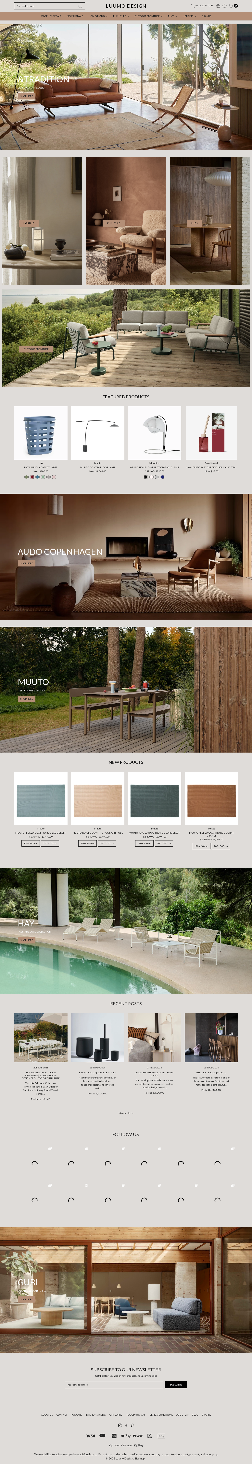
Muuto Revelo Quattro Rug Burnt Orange (211, 834)
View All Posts (126, 1113)
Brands (206, 16)
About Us (47, 1414)
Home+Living (97, 16)
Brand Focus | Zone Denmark (97, 1072)
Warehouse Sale (51, 16)
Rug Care (76, 1414)
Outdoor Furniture (147, 16)
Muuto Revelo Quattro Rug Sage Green (41, 832)
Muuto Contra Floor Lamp (97, 467)
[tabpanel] (40, 443)
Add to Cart (211, 454)
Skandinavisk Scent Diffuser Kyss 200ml (211, 467)
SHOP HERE (26, 96)
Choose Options (41, 454)
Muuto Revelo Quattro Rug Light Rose (98, 832)
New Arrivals (75, 16)
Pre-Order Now (97, 454)
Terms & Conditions (160, 1414)
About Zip (182, 1414)
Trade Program (135, 1414)
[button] (29, 223)
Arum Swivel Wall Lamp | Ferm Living (154, 1074)
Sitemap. (140, 1458)
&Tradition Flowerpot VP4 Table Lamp (154, 467)
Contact (61, 1414)
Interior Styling (96, 1414)
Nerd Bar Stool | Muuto (211, 1072)
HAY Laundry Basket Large (41, 467)
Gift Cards (115, 1414)
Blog (195, 1414)
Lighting (188, 16)
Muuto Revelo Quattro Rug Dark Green (154, 832)
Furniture (119, 16)
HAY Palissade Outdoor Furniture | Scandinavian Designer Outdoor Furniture (41, 1075)
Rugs (171, 16)
